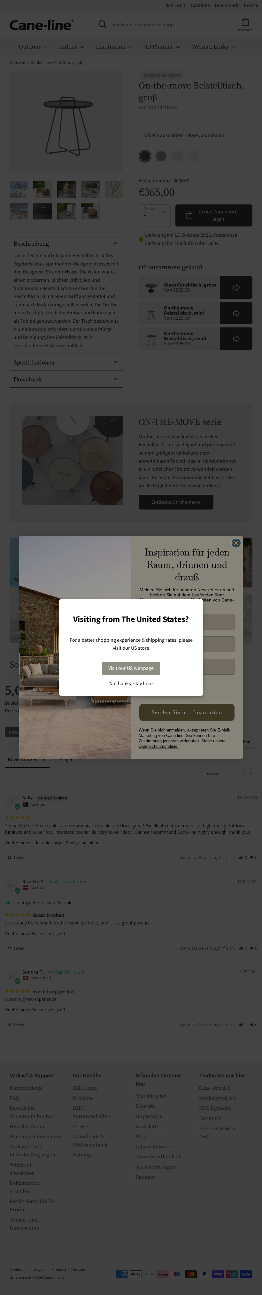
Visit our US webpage (131, 668)
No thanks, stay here (131, 683)
